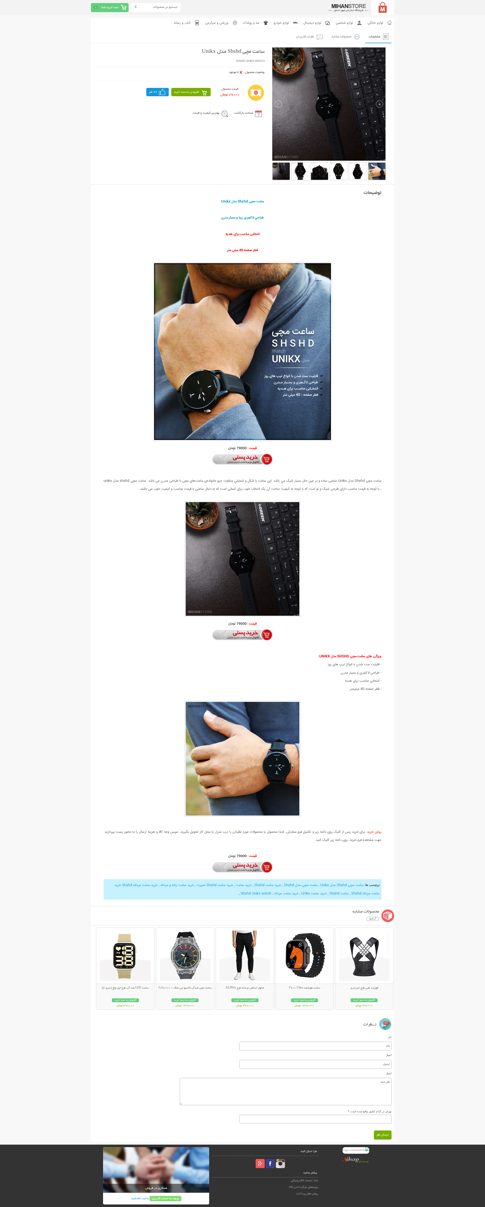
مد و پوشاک (251, 23)
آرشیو (372, 918)
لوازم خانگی (375, 23)
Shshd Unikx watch (256, 893)
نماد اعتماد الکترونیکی (304, 1180)
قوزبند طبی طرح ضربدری (364, 988)
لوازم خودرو (281, 23)
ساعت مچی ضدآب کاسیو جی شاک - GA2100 (185, 988)
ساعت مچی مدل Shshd (300, 885)
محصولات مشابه (341, 36)
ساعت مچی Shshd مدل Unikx (341, 885)
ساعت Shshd (338, 893)
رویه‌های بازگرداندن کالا (303, 1187)
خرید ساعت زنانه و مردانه (177, 885)
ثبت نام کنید (138, 1198)
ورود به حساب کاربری (165, 1198)
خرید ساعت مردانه (286, 893)
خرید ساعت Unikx (314, 893)
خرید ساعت (244, 885)
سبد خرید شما (109, 7)
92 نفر (153, 92)
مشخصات (374, 36)
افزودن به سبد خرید (186, 92)
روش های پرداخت (307, 1193)
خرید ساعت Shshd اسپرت (215, 885)
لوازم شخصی (344, 23)
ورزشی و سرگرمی (216, 23)
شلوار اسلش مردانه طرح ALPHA (245, 988)
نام (390, 1037)
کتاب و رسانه (182, 23)
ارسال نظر (382, 1135)
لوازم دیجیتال (312, 23)
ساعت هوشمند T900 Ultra (304, 988)
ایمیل (389, 1054)
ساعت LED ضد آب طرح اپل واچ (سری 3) (125, 988)
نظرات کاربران (305, 36)
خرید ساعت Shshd (267, 885)
